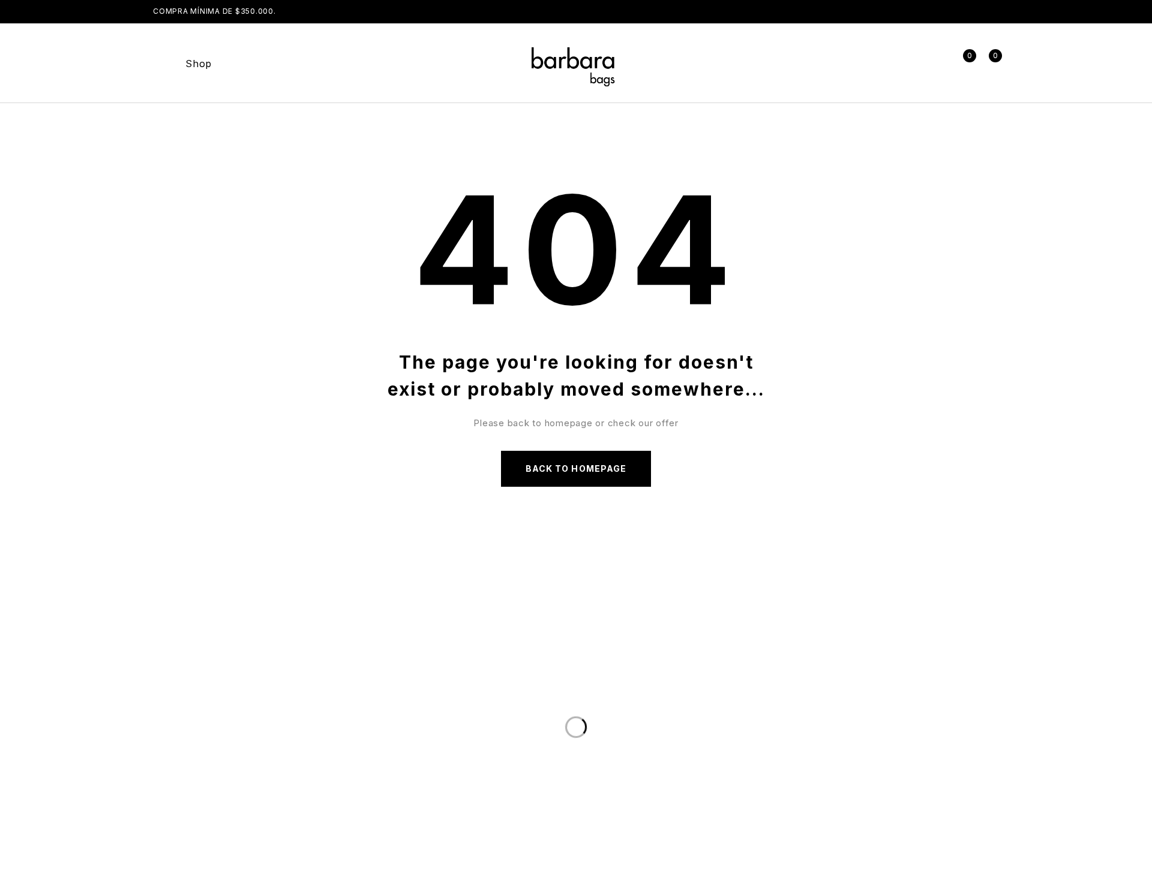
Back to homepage (576, 468)
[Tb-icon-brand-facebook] (709, 746)
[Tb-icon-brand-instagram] (751, 746)
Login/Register (936, 63)
